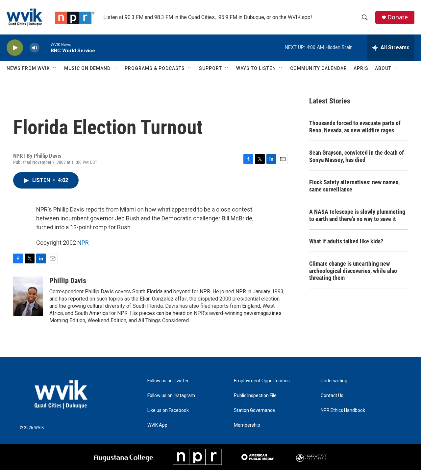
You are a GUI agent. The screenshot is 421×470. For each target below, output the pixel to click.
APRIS (361, 68)
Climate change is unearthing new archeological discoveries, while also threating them (353, 270)
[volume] (34, 47)
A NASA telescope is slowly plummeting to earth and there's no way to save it (357, 215)
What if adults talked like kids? (346, 241)
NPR (83, 242)
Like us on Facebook (168, 410)
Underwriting (334, 380)
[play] (15, 48)
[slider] (45, 47)
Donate (397, 17)
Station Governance (254, 410)
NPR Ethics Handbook (343, 410)
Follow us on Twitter (168, 380)
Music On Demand (87, 68)
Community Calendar (318, 68)
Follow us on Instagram (171, 395)
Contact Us (332, 395)
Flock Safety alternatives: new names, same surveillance (354, 186)
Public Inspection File (255, 395)
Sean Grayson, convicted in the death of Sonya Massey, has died (356, 156)
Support (210, 68)
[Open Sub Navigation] (55, 68)
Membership (247, 425)
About (383, 68)
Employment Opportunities (262, 380)
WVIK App (157, 425)
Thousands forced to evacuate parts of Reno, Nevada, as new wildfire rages (355, 127)
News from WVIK (28, 68)
